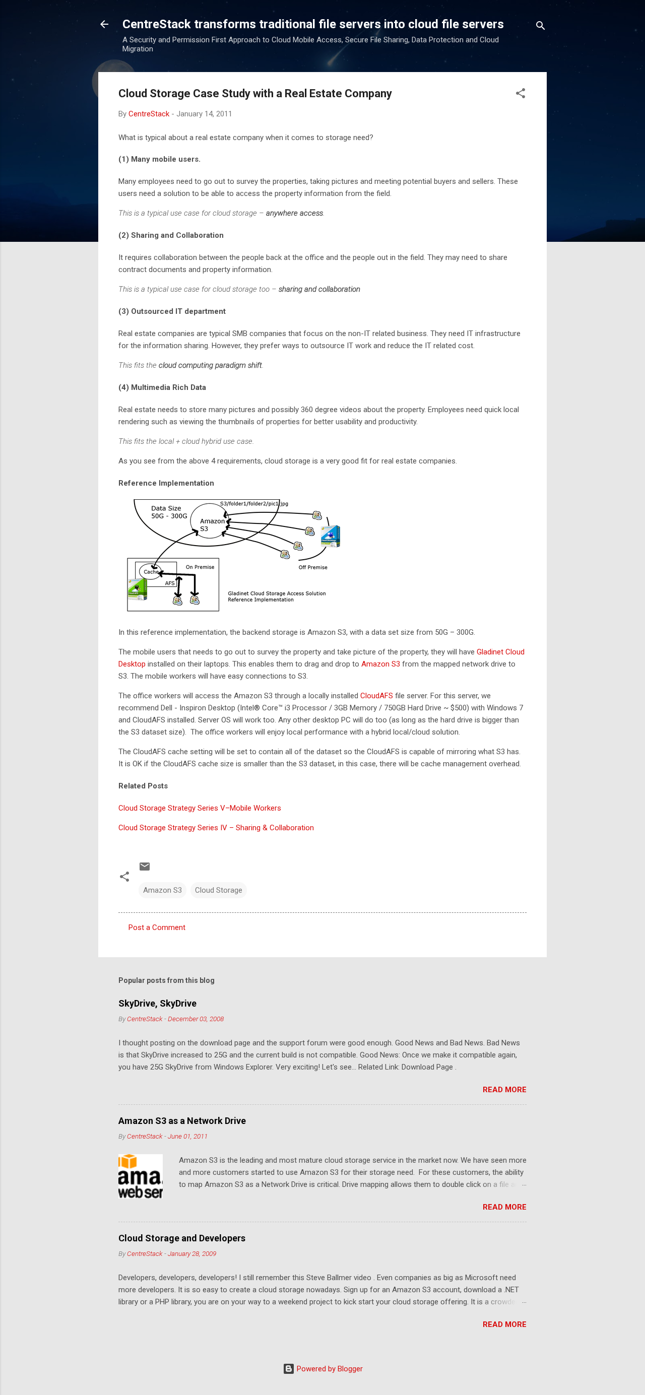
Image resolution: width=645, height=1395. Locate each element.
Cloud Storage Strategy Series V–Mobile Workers (199, 808)
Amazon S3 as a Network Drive (182, 1120)
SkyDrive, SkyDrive (157, 1003)
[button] (520, 95)
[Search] (541, 27)
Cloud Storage (218, 890)
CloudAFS (376, 695)
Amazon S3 (380, 664)
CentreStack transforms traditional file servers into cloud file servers (313, 24)
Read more (505, 1089)
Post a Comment (156, 927)
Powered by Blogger (329, 1368)
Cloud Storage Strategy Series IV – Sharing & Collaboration (216, 827)
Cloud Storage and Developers (181, 1238)
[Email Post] (145, 870)
